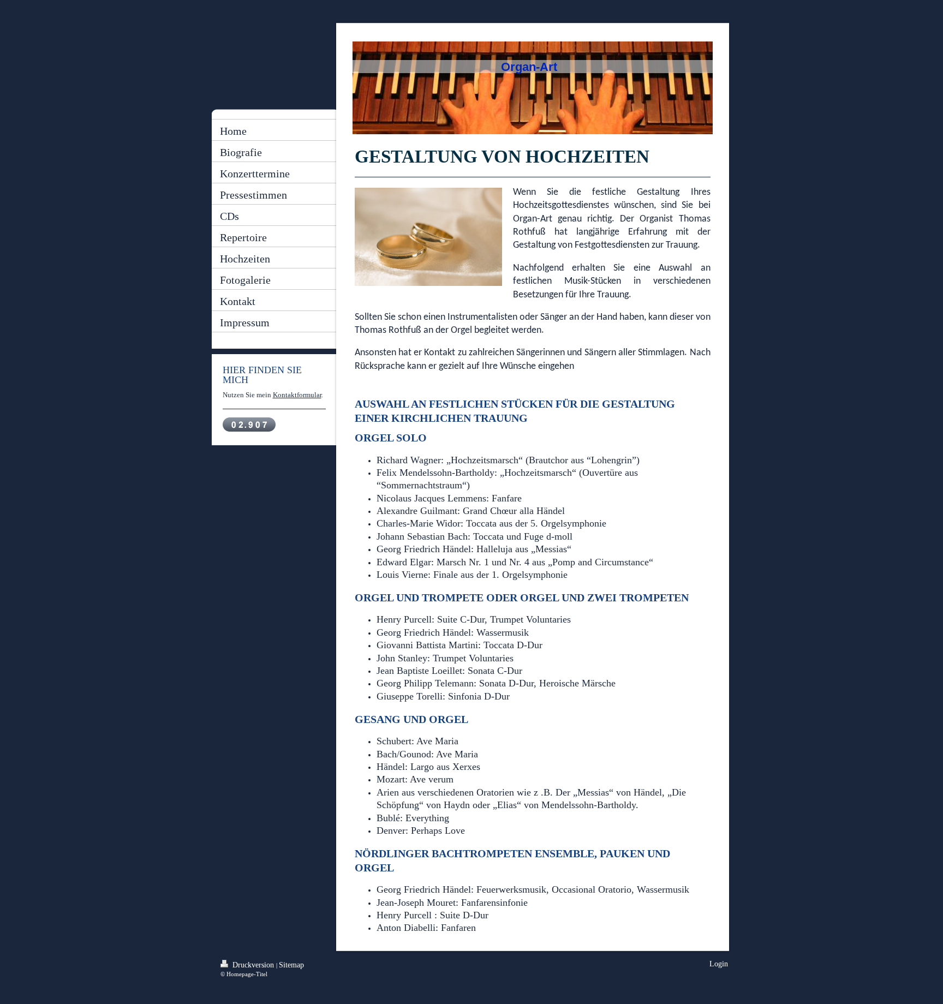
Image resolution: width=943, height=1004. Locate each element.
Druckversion (253, 965)
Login (718, 964)
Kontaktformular (297, 395)
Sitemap (291, 965)
